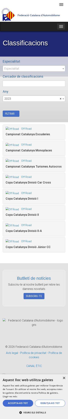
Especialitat (11, 61)
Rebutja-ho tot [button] (50, 403)
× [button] (64, 378)
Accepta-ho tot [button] (18, 403)
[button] (34, 412)
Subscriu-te (34, 296)
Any (5, 91)
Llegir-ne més (10, 396)
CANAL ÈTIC (34, 366)
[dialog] (34, 396)
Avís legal (12, 353)
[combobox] (34, 68)
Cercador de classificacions (23, 76)
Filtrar (10, 113)
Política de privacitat (33, 353)
